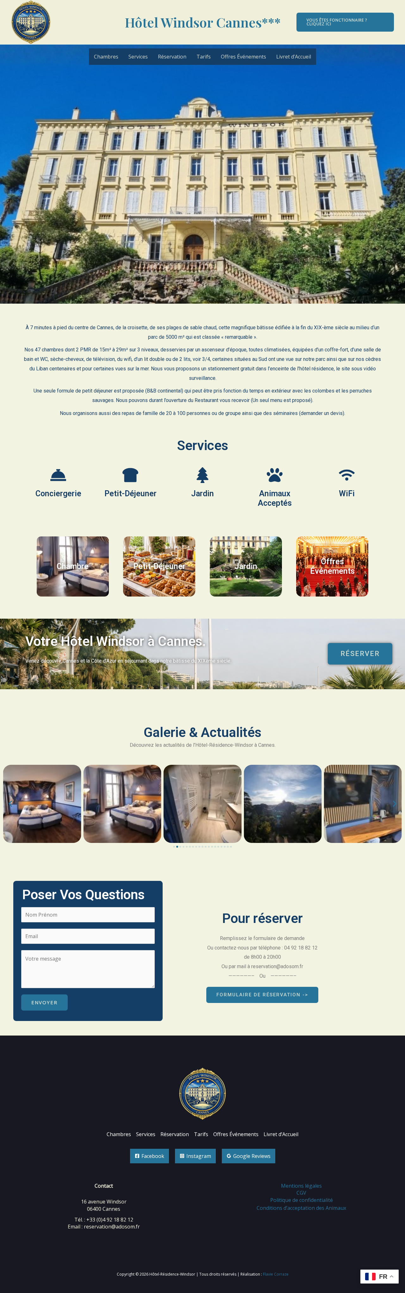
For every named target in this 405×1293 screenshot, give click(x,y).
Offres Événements (243, 56)
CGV (301, 1192)
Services (138, 56)
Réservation (172, 56)
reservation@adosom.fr (112, 1226)
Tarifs (203, 56)
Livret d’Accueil (293, 56)
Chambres (106, 56)
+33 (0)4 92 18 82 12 (109, 1219)
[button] (345, 22)
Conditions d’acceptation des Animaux (301, 1207)
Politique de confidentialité (301, 1200)
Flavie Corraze (276, 1274)
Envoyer (44, 1002)
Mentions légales (301, 1185)
